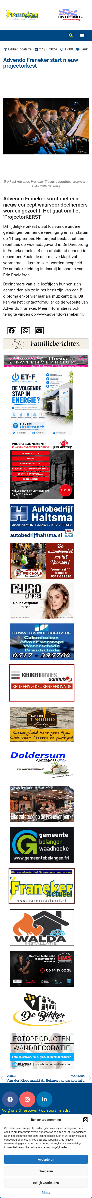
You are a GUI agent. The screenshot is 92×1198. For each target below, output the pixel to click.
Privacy (46, 1192)
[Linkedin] (44, 1099)
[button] (85, 1120)
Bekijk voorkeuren (46, 1183)
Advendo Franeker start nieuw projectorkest (40, 63)
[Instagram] (27, 1099)
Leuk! (84, 49)
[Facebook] (10, 1099)
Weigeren (46, 1171)
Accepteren (46, 1159)
